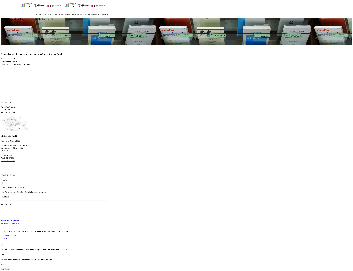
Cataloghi (38, 14)
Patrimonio (48, 14)
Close (3, 269)
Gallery (79, 14)
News (74, 14)
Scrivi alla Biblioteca (8, 161)
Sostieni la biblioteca (92, 14)
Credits (7, 238)
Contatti (104, 14)
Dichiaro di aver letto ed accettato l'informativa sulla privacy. (26, 192)
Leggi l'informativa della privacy (13, 187)
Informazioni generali (62, 14)
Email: (5, 180)
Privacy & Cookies (10, 236)
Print (7, 269)
